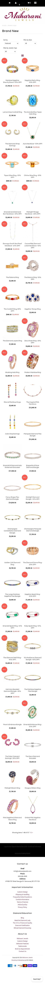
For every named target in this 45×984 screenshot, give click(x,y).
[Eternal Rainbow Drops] (12, 390)
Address (23, 879)
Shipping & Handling (22, 894)
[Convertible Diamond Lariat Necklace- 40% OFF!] (32, 232)
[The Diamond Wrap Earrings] (12, 132)
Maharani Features (22, 943)
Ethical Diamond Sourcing (22, 928)
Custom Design (22, 892)
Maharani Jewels (22, 938)
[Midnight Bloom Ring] (12, 776)
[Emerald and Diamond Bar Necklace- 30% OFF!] (12, 198)
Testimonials (22, 946)
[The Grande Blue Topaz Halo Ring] (32, 100)
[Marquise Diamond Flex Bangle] (32, 422)
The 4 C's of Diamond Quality (22, 923)
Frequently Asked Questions (22, 897)
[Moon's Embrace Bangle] (12, 711)
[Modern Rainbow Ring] (32, 360)
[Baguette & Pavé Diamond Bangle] (32, 453)
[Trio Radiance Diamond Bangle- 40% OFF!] (32, 646)
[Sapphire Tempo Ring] (32, 297)
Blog (22, 918)
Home (4, 25)
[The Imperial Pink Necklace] (32, 390)
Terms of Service (22, 902)
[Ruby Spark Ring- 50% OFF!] (32, 614)
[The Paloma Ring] (12, 265)
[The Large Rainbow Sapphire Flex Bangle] (12, 582)
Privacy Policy (22, 907)
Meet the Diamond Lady (22, 920)
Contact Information (22, 899)
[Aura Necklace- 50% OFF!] (32, 132)
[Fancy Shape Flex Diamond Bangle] (12, 485)
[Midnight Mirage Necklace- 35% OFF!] (32, 198)
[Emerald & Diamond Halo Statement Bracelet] (12, 453)
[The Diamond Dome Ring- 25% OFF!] (32, 551)
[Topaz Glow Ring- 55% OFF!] (12, 163)
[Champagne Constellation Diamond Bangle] (12, 517)
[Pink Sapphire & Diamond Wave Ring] (12, 806)
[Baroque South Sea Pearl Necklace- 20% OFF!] (12, 232)
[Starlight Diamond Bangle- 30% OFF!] (32, 485)
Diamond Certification (22, 925)
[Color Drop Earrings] (12, 422)
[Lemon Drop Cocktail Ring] (12, 100)
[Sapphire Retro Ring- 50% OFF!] (32, 68)
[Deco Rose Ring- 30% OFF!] (32, 329)
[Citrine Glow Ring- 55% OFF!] (32, 163)
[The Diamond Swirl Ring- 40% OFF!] (12, 646)
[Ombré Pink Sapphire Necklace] (32, 806)
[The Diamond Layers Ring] (12, 329)
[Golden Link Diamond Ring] (12, 551)
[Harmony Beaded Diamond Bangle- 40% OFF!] (12, 677)
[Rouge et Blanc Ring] (32, 776)
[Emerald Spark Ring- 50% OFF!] (12, 614)
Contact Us (22, 951)
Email (22, 868)
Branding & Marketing (18, 960)
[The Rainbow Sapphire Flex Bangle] (32, 677)
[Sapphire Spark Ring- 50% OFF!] (32, 582)
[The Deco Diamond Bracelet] (32, 744)
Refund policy (22, 904)
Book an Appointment (22, 949)
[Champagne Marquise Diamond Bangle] (32, 517)
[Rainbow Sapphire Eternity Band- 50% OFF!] (12, 68)
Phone (22, 874)
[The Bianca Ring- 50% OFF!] (32, 265)
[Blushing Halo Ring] (12, 360)
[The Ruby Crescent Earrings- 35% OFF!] (12, 742)
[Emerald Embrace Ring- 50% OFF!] (32, 712)
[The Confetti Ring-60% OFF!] (12, 297)
